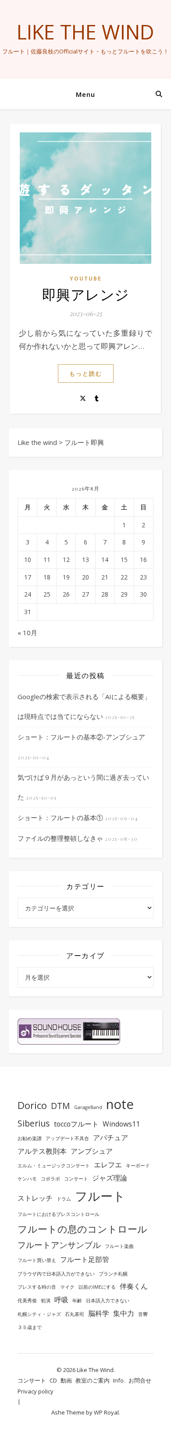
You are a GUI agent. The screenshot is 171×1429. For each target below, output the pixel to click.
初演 (45, 1300)
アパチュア (110, 1137)
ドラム (64, 1199)
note (120, 1104)
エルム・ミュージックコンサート (54, 1165)
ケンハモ (27, 1179)
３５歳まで (30, 1327)
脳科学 (98, 1313)
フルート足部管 (84, 1259)
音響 (143, 1314)
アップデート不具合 (67, 1138)
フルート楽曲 (119, 1246)
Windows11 (121, 1124)
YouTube (86, 278)
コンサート (76, 1179)
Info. (119, 1380)
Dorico (32, 1105)
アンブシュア (92, 1151)
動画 (66, 1380)
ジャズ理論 (109, 1178)
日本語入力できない (107, 1300)
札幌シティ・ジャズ (39, 1314)
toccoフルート (76, 1124)
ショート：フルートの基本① (60, 817)
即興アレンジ (85, 293)
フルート (100, 1195)
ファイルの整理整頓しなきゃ (60, 838)
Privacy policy (35, 1391)
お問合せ (139, 1380)
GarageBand (88, 1107)
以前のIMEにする (97, 1287)
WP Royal (106, 1412)
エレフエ (108, 1165)
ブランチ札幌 (113, 1274)
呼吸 (61, 1300)
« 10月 (27, 632)
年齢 (77, 1300)
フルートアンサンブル (59, 1245)
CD (53, 1380)
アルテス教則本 (42, 1151)
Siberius (34, 1123)
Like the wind (85, 32)
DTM (60, 1106)
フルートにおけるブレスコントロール (59, 1214)
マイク (67, 1287)
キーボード (138, 1165)
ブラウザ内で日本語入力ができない (56, 1274)
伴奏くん (134, 1286)
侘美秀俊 (27, 1300)
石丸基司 (74, 1314)
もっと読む (85, 373)
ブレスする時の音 (37, 1287)
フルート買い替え (37, 1260)
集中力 (123, 1313)
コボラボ (50, 1179)
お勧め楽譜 (30, 1138)
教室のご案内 (92, 1380)
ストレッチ (35, 1198)
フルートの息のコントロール (82, 1228)
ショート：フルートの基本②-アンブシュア (81, 736)
